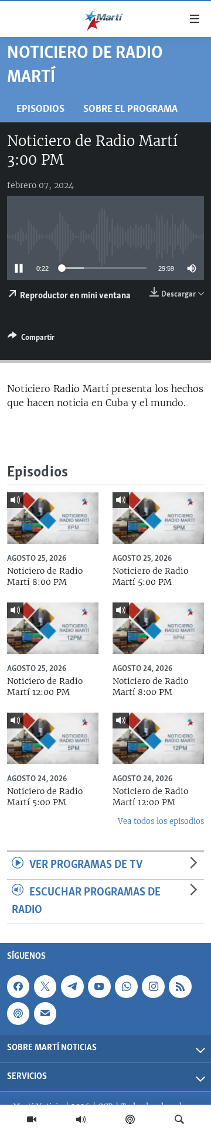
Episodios (40, 109)
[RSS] (180, 986)
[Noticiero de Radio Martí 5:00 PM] (158, 518)
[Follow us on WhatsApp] (126, 986)
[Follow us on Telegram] (72, 986)
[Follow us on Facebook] (18, 986)
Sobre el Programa (130, 109)
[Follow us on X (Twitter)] (45, 986)
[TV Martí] (31, 1119)
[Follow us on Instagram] (153, 986)
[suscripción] (45, 1013)
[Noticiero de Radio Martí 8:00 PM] (52, 518)
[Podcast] (130, 1119)
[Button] (31, 339)
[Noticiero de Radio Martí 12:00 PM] (52, 628)
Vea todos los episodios (161, 821)
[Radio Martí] (80, 1119)
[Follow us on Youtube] (99, 986)
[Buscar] (179, 1119)
